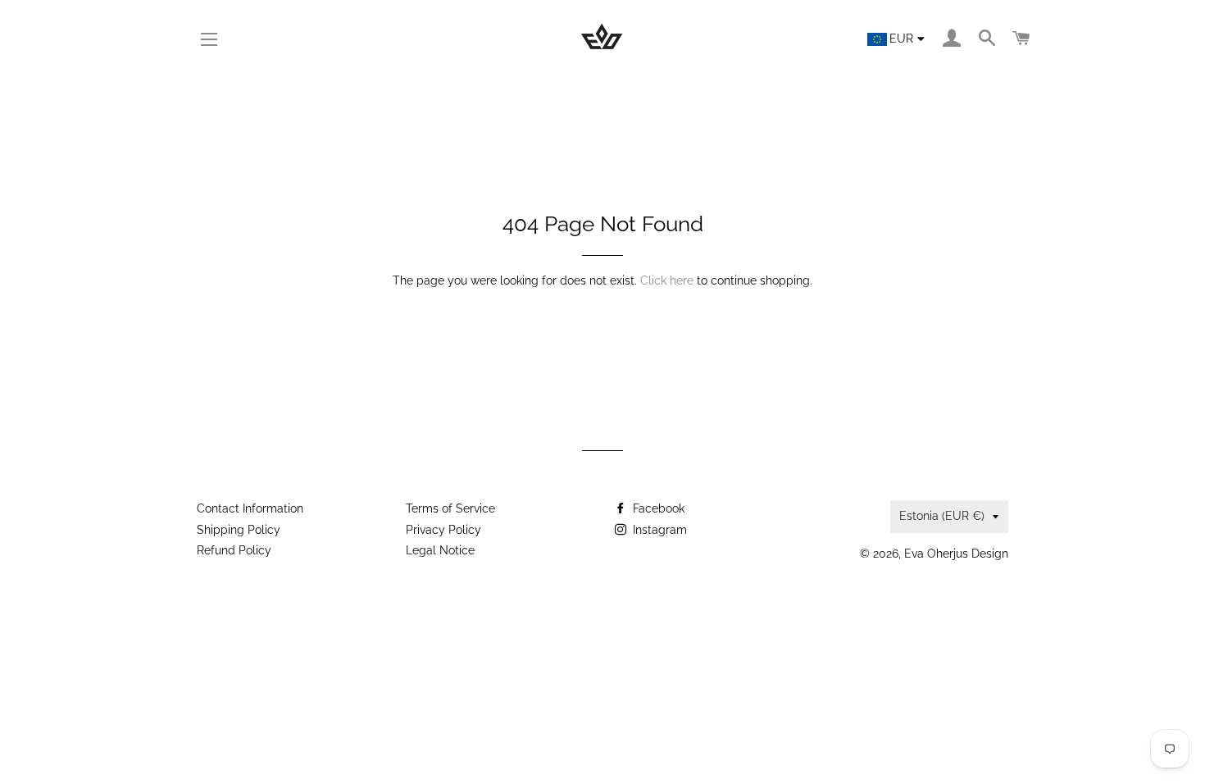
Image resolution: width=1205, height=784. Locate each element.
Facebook (657, 508)
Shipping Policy (238, 529)
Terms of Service (450, 508)
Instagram (658, 529)
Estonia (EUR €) (941, 515)
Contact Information (250, 508)
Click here (666, 280)
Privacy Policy (443, 529)
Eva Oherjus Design (956, 553)
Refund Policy (234, 550)
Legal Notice (440, 550)
